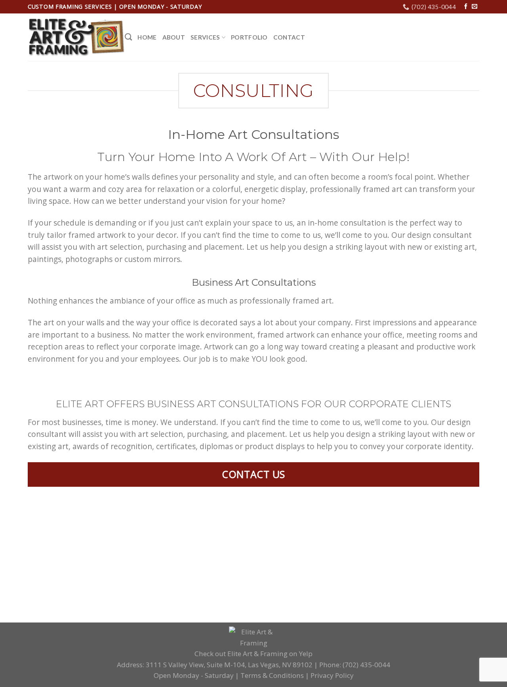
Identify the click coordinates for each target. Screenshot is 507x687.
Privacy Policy (332, 675)
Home (146, 37)
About (173, 37)
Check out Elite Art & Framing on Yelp (253, 653)
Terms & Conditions (272, 675)
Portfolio (249, 37)
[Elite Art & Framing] (76, 37)
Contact (289, 37)
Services (205, 37)
